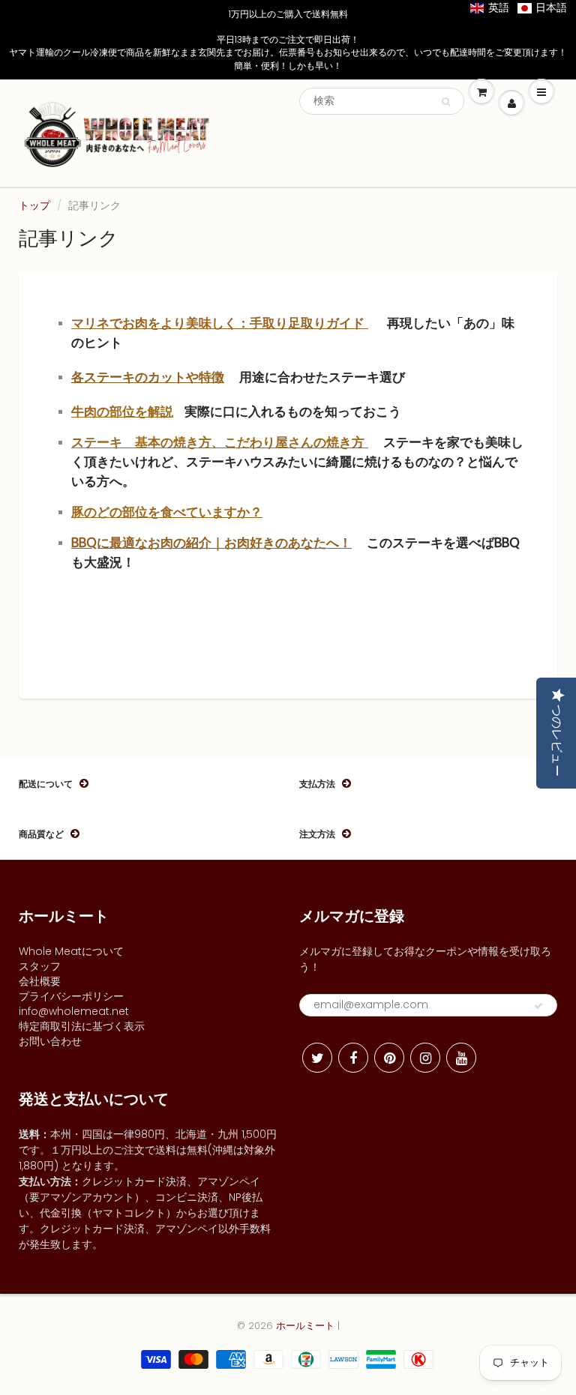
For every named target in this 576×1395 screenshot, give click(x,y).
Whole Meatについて (71, 951)
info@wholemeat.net (74, 1011)
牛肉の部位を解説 (122, 412)
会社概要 (40, 981)
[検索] (446, 102)
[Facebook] (353, 1058)
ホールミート (305, 1326)
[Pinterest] (389, 1058)
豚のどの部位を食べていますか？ (166, 512)
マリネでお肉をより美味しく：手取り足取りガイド (219, 323)
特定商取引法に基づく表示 (82, 1026)
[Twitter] (317, 1058)
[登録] (538, 1006)
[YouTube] (461, 1058)
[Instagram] (425, 1058)
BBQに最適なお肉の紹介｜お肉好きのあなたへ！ (211, 543)
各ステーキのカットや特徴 (147, 377)
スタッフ (40, 966)
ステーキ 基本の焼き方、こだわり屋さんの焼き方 (219, 442)
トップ (34, 205)
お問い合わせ (50, 1041)
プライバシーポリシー (71, 996)
